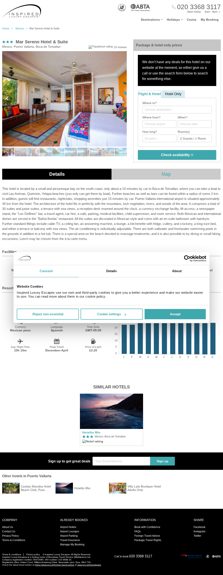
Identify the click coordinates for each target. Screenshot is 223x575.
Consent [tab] (46, 271)
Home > (8, 28)
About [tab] (177, 271)
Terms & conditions (11, 554)
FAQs (137, 531)
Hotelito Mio (91, 432)
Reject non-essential (47, 314)
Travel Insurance (70, 540)
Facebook (199, 527)
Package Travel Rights (147, 540)
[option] (111, 420)
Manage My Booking (72, 544)
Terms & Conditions (13, 540)
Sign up (162, 461)
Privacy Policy (10, 535)
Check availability (176, 155)
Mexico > (22, 28)
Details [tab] (111, 271)
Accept (175, 314)
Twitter (197, 535)
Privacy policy (33, 554)
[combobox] (177, 109)
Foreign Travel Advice (147, 535)
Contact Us (8, 531)
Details (57, 174)
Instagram (199, 531)
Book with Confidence (147, 527)
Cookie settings (109, 314)
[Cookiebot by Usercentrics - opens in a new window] (187, 258)
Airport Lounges (69, 531)
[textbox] (179, 109)
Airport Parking (69, 535)
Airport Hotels (68, 527)
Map (166, 174)
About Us (7, 527)
